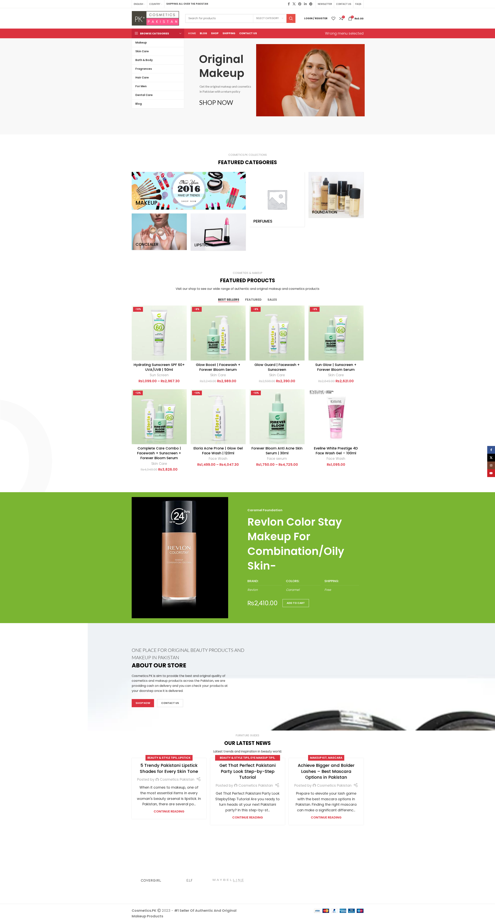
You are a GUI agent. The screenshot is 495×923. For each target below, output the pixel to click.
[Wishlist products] (333, 18)
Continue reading (169, 811)
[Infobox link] (264, 585)
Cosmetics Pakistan (177, 779)
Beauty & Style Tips (162, 758)
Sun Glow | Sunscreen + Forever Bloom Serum (336, 367)
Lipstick (184, 758)
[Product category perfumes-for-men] (277, 199)
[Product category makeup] (189, 191)
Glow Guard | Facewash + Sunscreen (277, 367)
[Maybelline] (228, 880)
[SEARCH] (290, 18)
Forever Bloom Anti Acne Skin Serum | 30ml (276, 450)
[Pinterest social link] (300, 4)
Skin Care (218, 375)
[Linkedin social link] (305, 4)
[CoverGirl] (151, 880)
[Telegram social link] (311, 4)
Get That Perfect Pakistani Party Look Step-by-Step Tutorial (247, 771)
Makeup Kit (318, 758)
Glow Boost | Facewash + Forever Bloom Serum (218, 367)
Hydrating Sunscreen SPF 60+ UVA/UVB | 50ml (159, 367)
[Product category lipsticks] (218, 232)
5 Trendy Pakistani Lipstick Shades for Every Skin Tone (169, 768)
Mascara (335, 758)
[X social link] (294, 4)
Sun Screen (159, 375)
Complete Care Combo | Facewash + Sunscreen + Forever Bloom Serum (159, 453)
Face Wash (218, 458)
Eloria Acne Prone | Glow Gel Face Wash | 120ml (218, 450)
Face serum (277, 458)
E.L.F (190, 880)
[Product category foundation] (336, 195)
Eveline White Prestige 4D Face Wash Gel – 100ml (336, 450)
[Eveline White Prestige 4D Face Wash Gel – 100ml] (336, 416)
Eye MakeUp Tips (262, 758)
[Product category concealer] (159, 231)
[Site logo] (155, 18)
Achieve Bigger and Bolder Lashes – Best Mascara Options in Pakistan (326, 771)
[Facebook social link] (288, 4)
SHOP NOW (216, 102)
